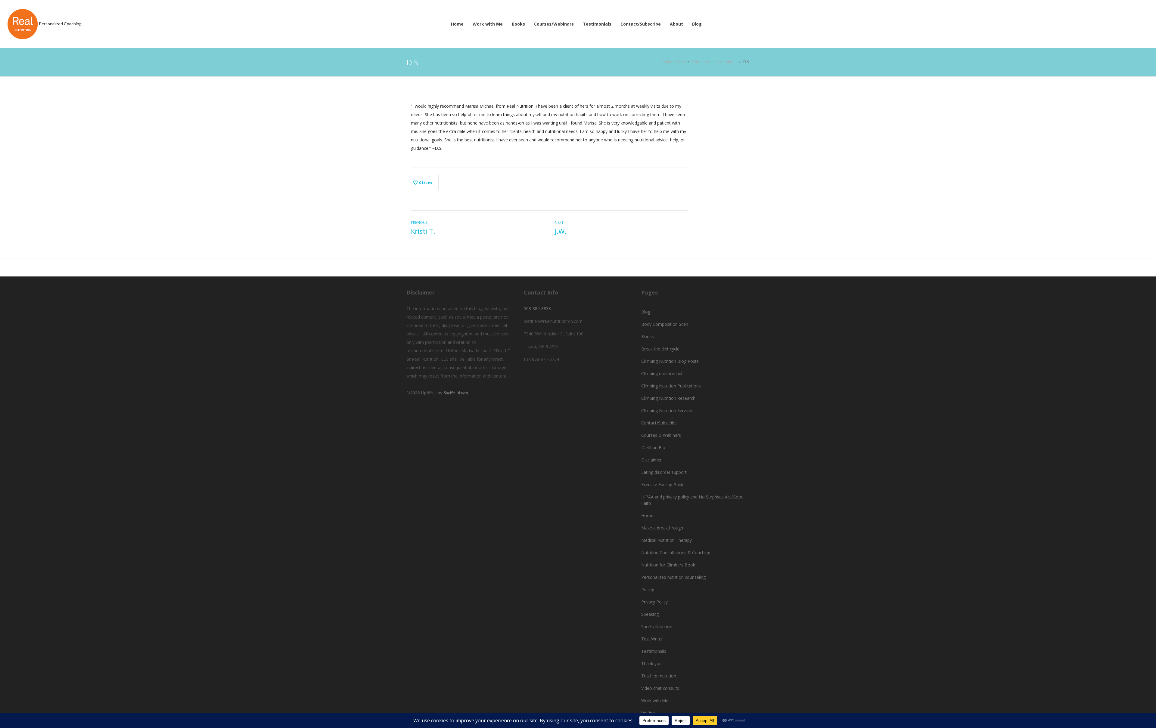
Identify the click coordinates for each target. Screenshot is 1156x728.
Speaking (650, 614)
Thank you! (652, 663)
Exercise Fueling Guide (663, 484)
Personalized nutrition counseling (673, 577)
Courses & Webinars (661, 435)
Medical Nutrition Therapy (666, 540)
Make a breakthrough (662, 528)
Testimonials (653, 651)
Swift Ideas (456, 393)
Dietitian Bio (653, 447)
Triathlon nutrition (658, 676)
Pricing (647, 589)
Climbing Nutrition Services (667, 410)
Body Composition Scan (664, 324)
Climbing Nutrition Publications (671, 386)
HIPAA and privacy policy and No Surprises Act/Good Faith (692, 500)
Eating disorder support (664, 472)
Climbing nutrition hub (662, 373)
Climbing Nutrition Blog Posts (670, 361)
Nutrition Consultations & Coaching (675, 552)
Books (647, 336)
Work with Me (654, 700)
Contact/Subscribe (659, 423)
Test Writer (652, 639)
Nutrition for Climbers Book (668, 565)
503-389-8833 (537, 308)
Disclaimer (651, 460)
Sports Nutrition (656, 626)
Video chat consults (660, 688)
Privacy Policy (654, 602)
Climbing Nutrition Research (668, 398)
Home (647, 515)
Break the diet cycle (660, 349)
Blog (645, 312)
